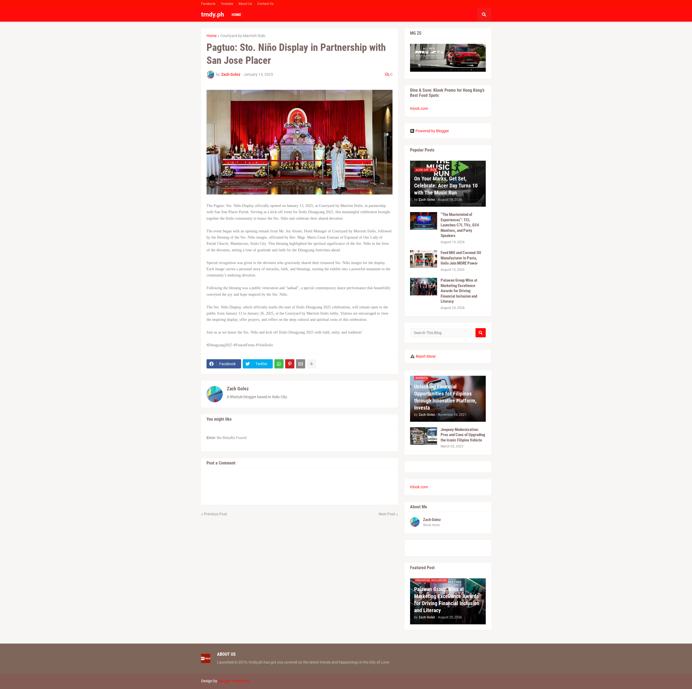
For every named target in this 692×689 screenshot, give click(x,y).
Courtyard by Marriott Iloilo (242, 36)
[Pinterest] (289, 363)
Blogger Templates (233, 681)
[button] (484, 15)
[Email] (300, 363)
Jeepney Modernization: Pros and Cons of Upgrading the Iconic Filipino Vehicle (463, 435)
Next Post (387, 514)
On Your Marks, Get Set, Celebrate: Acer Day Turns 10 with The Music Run (446, 185)
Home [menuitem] (236, 14)
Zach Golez (238, 388)
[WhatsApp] (279, 363)
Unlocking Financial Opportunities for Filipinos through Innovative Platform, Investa (445, 397)
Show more (431, 525)
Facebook (208, 4)
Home (212, 36)
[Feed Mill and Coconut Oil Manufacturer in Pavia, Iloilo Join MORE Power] (423, 259)
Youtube (227, 4)
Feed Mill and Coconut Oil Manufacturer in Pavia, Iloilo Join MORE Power (461, 258)
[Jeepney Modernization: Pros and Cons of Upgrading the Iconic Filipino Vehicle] (423, 436)
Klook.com (419, 108)
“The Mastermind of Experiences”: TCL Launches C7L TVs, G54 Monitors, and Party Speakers (460, 225)
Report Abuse (426, 356)
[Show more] (311, 363)
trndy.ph (212, 14)
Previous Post (215, 514)
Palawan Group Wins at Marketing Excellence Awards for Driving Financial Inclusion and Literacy (459, 291)
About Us (245, 4)
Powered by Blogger (432, 131)
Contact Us (265, 4)
